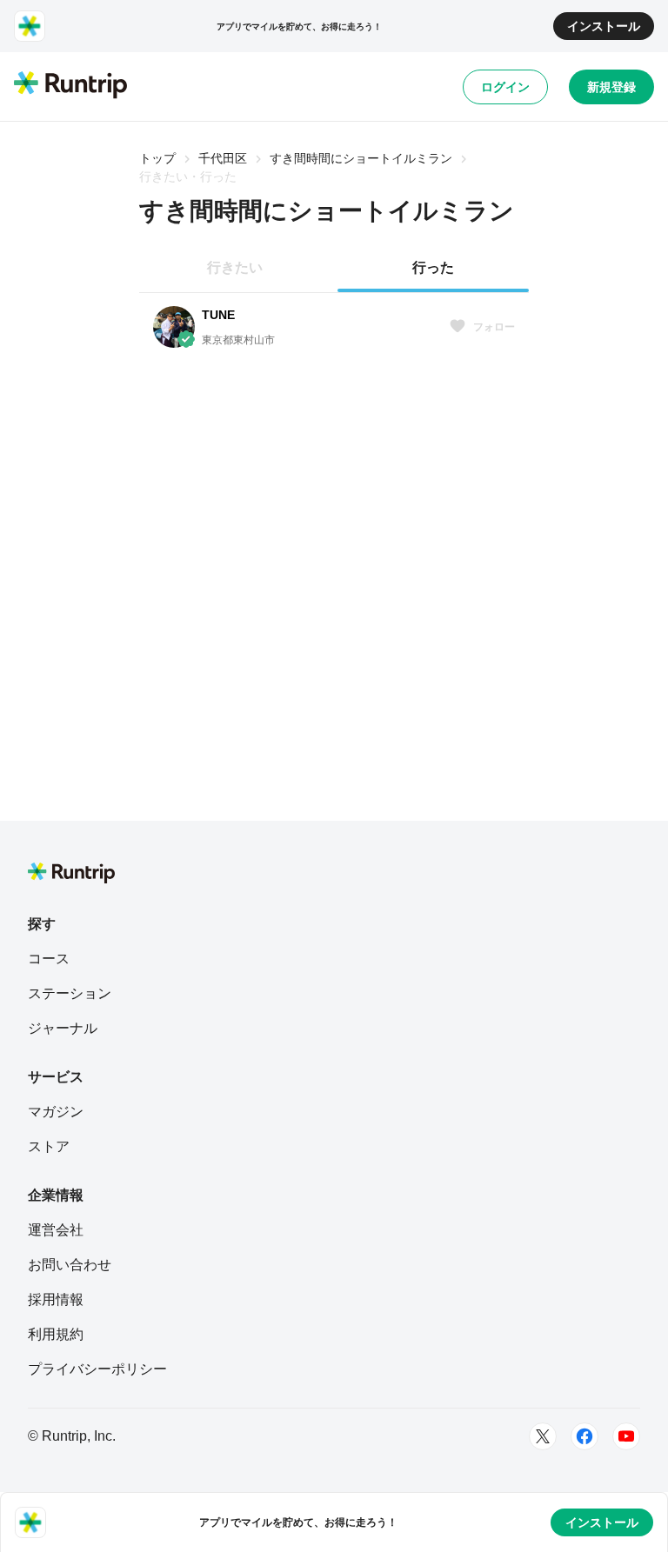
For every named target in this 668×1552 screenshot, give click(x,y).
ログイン (505, 87)
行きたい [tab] (235, 267)
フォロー (494, 327)
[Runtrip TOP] (70, 86)
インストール (603, 26)
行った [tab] (433, 267)
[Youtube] (626, 1436)
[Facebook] (584, 1436)
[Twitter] (543, 1436)
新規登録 (611, 87)
